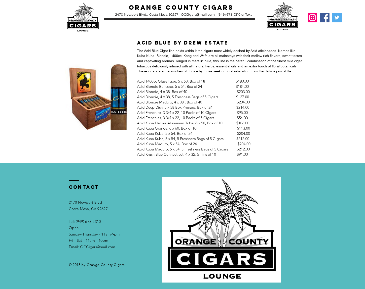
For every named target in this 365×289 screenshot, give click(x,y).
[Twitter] (337, 17)
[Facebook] (324, 17)
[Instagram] (312, 17)
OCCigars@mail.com (198, 14)
